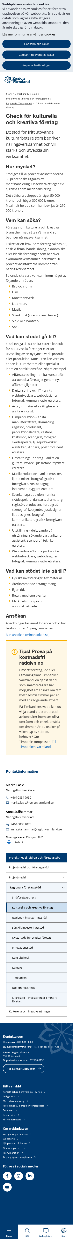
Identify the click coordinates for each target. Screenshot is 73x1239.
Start (9, 93)
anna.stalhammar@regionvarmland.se (36, 829)
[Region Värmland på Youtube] (7, 1187)
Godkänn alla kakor (36, 44)
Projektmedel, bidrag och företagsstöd (27, 98)
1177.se (55, 1046)
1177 (35, 1046)
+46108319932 (21, 797)
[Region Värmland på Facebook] (7, 1176)
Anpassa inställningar (36, 65)
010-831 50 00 (25, 1042)
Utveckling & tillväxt (26, 93)
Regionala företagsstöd (19, 103)
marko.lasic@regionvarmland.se (32, 802)
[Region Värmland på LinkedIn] (30, 1176)
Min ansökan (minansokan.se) (27, 635)
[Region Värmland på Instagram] (18, 1176)
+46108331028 (21, 824)
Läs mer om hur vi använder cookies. (29, 34)
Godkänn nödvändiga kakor (36, 54)
